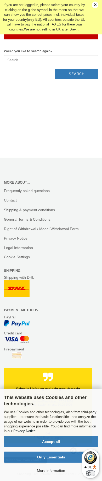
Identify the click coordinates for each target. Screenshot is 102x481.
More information (51, 470)
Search (76, 74)
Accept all (51, 441)
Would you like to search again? (28, 51)
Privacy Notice (24, 431)
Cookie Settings (17, 257)
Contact (10, 200)
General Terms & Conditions (27, 219)
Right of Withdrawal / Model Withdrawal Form (41, 229)
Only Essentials (51, 457)
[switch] (90, 473)
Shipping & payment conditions (29, 210)
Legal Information (18, 248)
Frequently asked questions (27, 191)
